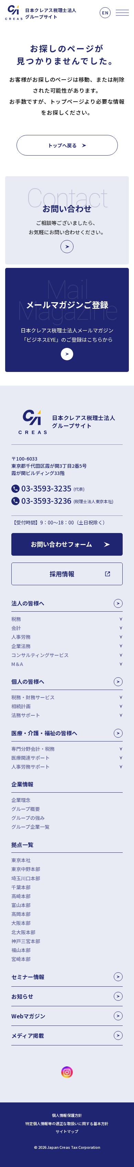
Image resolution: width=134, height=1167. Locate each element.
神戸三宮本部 (25, 941)
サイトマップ (67, 1131)
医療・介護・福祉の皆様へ (44, 733)
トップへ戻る (62, 145)
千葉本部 (21, 887)
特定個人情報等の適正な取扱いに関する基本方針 (67, 1123)
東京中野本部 (25, 868)
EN (105, 12)
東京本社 (21, 860)
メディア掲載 (27, 1035)
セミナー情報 (27, 977)
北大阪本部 (23, 932)
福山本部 (21, 950)
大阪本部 (21, 922)
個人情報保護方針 (67, 1115)
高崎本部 (21, 896)
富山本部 (21, 905)
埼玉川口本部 (25, 878)
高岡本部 (21, 913)
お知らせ (22, 996)
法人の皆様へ (27, 603)
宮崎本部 (21, 958)
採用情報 (61, 573)
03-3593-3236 (67, 500)
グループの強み (28, 817)
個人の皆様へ (27, 681)
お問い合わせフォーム (61, 544)
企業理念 (21, 799)
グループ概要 (25, 808)
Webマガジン (28, 1016)
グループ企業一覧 (30, 826)
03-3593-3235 (53, 488)
